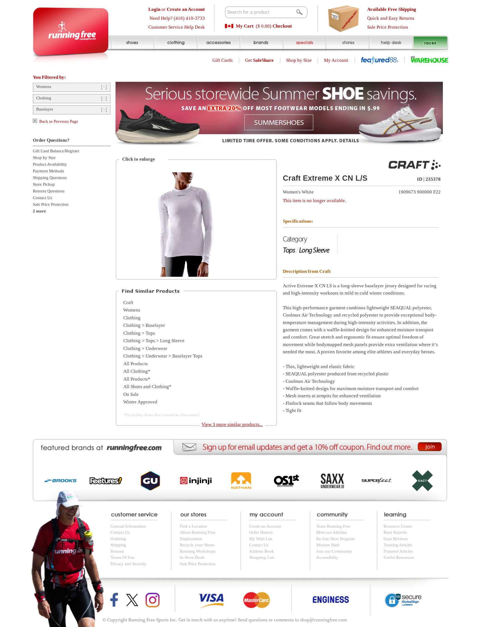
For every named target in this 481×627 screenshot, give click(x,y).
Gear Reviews (396, 539)
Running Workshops (197, 551)
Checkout (282, 26)
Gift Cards (222, 60)
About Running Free (197, 532)
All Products (135, 363)
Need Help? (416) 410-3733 (177, 18)
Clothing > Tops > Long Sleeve (154, 340)
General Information (128, 526)
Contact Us (42, 197)
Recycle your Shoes (197, 545)
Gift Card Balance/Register (56, 151)
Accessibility (327, 557)
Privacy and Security (128, 564)
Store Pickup (44, 184)
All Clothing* (136, 371)
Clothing (43, 98)
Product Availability (50, 164)
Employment (191, 539)
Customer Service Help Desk (176, 27)
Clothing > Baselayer (144, 325)
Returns (117, 551)
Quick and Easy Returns (390, 18)
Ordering (118, 539)
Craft (128, 302)
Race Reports (395, 532)
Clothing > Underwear (145, 348)
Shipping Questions (50, 177)
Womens (43, 86)
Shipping (118, 545)
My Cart (245, 26)
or (176, 9)
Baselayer (44, 109)
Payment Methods (48, 171)
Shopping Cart (261, 557)
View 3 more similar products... (232, 424)
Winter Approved (140, 402)
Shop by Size (299, 60)
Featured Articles (398, 551)
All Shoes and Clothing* (147, 386)
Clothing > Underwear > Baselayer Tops (162, 356)
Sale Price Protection (387, 27)
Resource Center (398, 526)
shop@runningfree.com (323, 620)
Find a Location (193, 526)
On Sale (131, 394)
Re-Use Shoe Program (335, 539)
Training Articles (398, 545)
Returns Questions (49, 191)
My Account (336, 60)
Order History (261, 532)
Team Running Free (333, 526)
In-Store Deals (192, 557)
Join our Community (334, 551)
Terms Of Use (122, 557)
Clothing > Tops (139, 333)
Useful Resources (399, 557)
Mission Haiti (327, 545)
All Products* (136, 379)
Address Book (261, 551)
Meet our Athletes (331, 532)
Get (259, 60)
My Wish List (260, 539)
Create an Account (265, 526)
